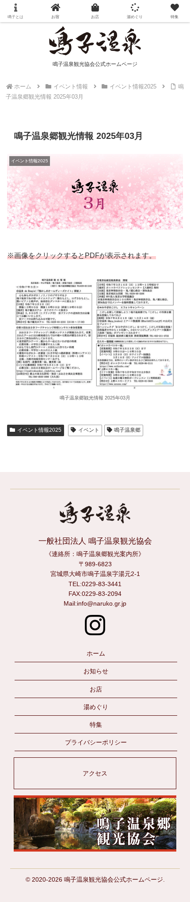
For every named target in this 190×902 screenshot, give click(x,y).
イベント (88, 430)
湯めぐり (96, 706)
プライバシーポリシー (96, 742)
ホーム (96, 653)
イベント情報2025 (39, 430)
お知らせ (96, 671)
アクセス (95, 773)
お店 (96, 689)
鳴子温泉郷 (127, 430)
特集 (96, 724)
